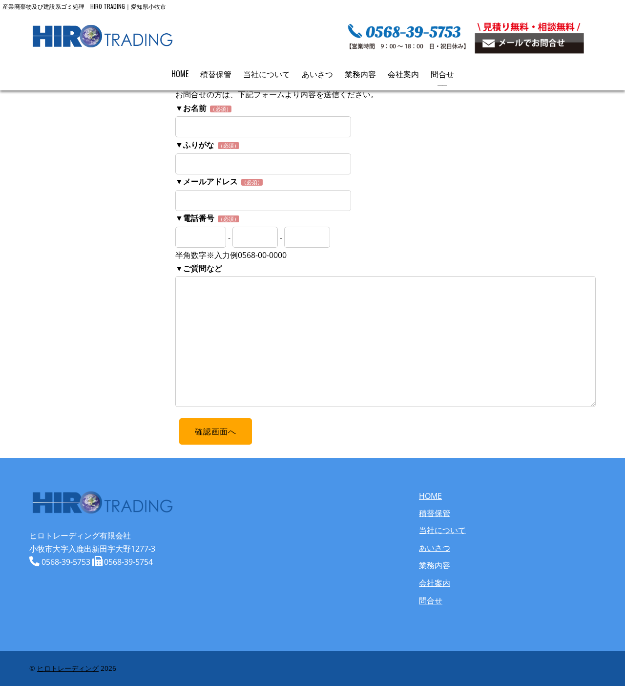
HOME (430, 496)
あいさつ (317, 74)
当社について (266, 74)
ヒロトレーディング (68, 668)
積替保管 (215, 74)
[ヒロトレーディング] (102, 43)
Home (179, 74)
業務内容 (360, 74)
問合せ (442, 74)
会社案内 (403, 74)
